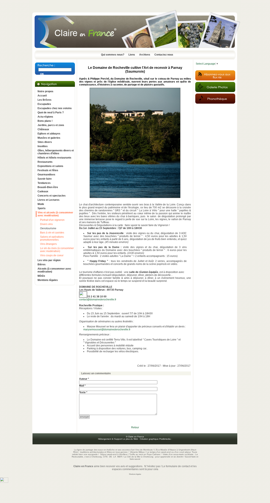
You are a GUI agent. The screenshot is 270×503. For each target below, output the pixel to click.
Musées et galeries (49, 137)
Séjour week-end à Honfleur (113, 454)
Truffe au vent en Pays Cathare (144, 454)
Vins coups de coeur (51, 255)
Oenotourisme (48, 228)
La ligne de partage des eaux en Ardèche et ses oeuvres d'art (104, 450)
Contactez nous (163, 54)
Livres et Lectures (48, 199)
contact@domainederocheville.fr (97, 299)
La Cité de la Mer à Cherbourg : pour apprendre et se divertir (153, 457)
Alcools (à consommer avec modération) (54, 270)
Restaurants (45, 161)
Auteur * (84, 378)
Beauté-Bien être (48, 187)
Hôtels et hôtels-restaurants (54, 157)
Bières (42, 264)
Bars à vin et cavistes (52, 232)
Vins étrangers (48, 244)
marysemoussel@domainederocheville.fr (106, 329)
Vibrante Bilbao (137, 452)
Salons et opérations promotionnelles (52, 238)
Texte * (83, 392)
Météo (41, 275)
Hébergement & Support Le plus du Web (118, 439)
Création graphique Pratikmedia (155, 439)
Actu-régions (45, 116)
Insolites (43, 146)
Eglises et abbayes (49, 133)
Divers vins (46, 224)
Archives (144, 54)
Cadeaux (43, 191)
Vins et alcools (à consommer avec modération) (55, 214)
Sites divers (45, 142)
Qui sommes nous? (112, 54)
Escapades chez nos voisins (55, 108)
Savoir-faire (45, 178)
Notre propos (45, 91)
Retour (135, 427)
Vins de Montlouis (144, 450)
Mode (41, 204)
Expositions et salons (50, 166)
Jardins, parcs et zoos (51, 125)
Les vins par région (49, 260)
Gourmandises (46, 174)
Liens (131, 54)
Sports (42, 208)
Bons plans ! (45, 120)
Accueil (42, 95)
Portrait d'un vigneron (52, 219)
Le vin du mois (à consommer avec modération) (57, 250)
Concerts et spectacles (52, 195)
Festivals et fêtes (48, 170)
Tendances (44, 183)
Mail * (82, 385)
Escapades (44, 104)
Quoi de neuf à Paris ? (51, 112)
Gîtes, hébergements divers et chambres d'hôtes (56, 152)
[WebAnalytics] (4, 481)
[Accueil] (135, 49)
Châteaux (43, 129)
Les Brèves (44, 99)
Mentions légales (48, 280)
